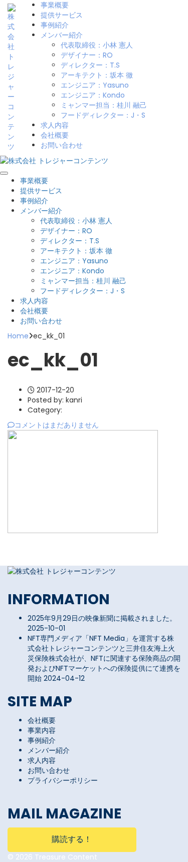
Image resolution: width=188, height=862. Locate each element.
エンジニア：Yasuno (95, 85)
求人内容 (55, 125)
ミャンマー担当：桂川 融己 (104, 105)
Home (18, 336)
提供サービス (62, 15)
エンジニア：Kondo (93, 95)
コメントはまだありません (57, 425)
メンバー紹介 (62, 35)
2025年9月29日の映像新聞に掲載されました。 (102, 618)
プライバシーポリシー (63, 780)
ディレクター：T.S (90, 65)
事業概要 (55, 5)
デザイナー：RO (87, 55)
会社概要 (55, 135)
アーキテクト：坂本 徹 (97, 75)
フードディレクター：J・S (103, 115)
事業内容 (42, 730)
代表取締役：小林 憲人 (97, 45)
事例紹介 (55, 25)
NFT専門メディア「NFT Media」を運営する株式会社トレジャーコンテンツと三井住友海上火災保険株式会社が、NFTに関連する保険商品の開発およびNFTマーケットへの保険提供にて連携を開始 (104, 658)
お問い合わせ (62, 145)
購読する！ (72, 839)
